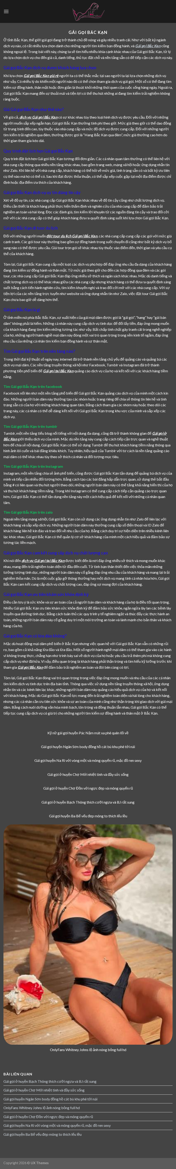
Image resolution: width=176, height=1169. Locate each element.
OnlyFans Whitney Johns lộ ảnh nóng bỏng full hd (41, 1107)
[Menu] (6, 11)
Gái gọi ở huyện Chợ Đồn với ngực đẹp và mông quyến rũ (48, 1116)
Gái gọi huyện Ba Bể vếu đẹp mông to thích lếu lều (42, 1134)
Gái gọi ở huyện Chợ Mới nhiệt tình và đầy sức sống (44, 1090)
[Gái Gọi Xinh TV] (88, 11)
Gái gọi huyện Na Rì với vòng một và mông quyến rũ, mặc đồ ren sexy (57, 1125)
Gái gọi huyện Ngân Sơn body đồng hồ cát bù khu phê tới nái (50, 1099)
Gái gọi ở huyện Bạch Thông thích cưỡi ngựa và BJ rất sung (49, 1081)
